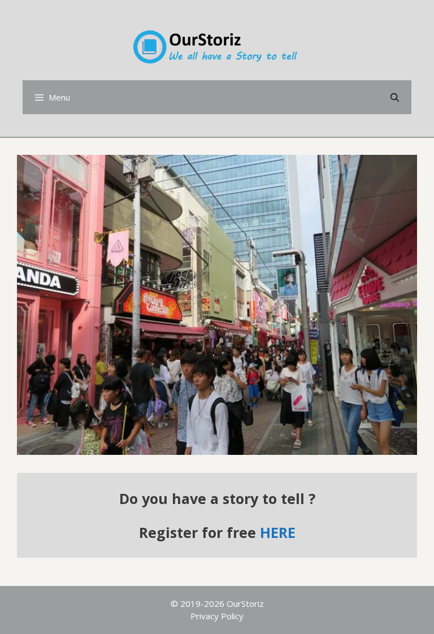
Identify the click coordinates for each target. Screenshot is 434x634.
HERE (278, 532)
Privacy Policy (217, 616)
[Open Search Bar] (394, 97)
